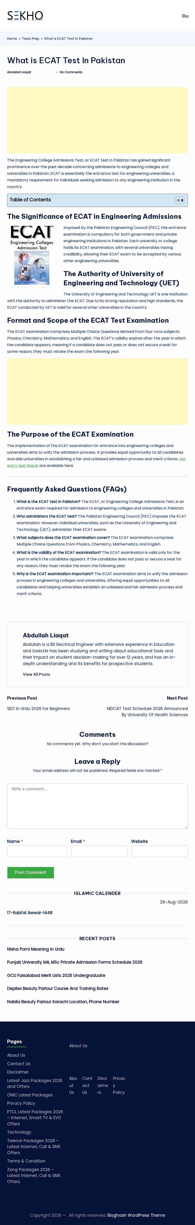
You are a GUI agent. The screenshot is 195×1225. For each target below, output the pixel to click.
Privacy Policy (21, 1103)
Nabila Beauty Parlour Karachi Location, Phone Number (63, 1002)
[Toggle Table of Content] (177, 200)
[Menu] (185, 16)
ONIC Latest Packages (30, 1095)
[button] (36, 674)
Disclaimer (18, 1072)
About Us (16, 1055)
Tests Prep (30, 38)
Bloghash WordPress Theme (136, 1215)
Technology (19, 1132)
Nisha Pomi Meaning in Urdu (35, 949)
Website (139, 841)
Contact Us (18, 1064)
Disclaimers (103, 1085)
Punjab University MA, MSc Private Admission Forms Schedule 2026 (74, 962)
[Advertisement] (97, 120)
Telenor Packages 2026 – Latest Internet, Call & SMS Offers (33, 1147)
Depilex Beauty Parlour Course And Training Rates (57, 988)
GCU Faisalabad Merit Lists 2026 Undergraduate (56, 975)
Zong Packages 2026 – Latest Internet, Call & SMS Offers (33, 1176)
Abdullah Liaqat (46, 635)
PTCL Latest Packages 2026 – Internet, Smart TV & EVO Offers (35, 1118)
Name (15, 841)
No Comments (71, 72)
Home (12, 38)
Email (78, 841)
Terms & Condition (26, 1161)
